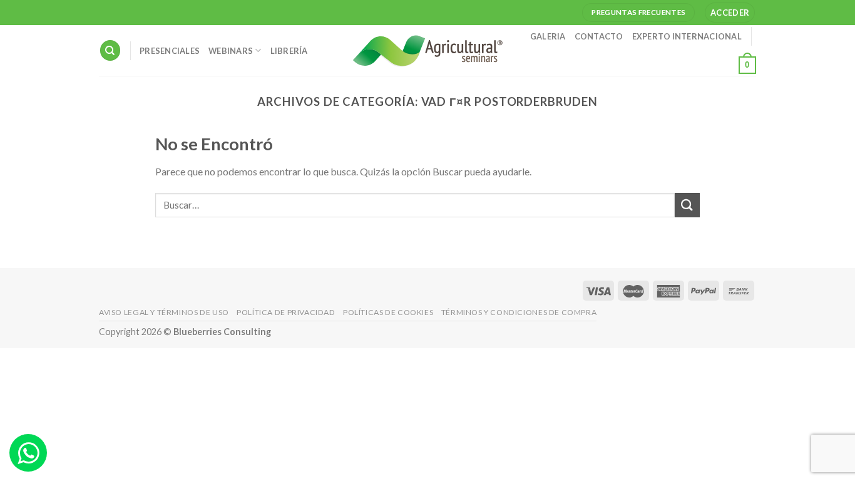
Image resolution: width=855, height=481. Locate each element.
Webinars (230, 51)
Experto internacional (687, 36)
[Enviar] (687, 205)
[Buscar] (110, 50)
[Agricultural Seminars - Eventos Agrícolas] (427, 50)
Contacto (599, 36)
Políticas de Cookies (388, 312)
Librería (289, 51)
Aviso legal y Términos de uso (164, 312)
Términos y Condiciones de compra (519, 312)
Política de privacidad (286, 312)
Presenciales (170, 51)
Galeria (548, 36)
